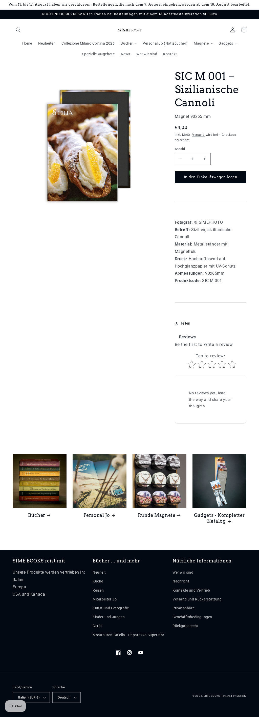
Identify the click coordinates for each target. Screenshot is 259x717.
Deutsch (64, 697)
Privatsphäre (183, 608)
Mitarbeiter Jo (105, 599)
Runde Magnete (157, 515)
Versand (198, 135)
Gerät (97, 626)
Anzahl (180, 149)
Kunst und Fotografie (111, 608)
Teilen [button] (185, 323)
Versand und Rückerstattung (197, 599)
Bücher (36, 515)
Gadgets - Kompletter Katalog (219, 518)
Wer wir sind (182, 572)
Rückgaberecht (185, 626)
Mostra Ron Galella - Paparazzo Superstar (128, 635)
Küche (98, 581)
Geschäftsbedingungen (192, 617)
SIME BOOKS (212, 695)
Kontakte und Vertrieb (191, 590)
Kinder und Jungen (109, 617)
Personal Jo (96, 515)
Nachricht (180, 581)
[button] (18, 29)
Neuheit (99, 572)
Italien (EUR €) (29, 697)
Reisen (98, 590)
